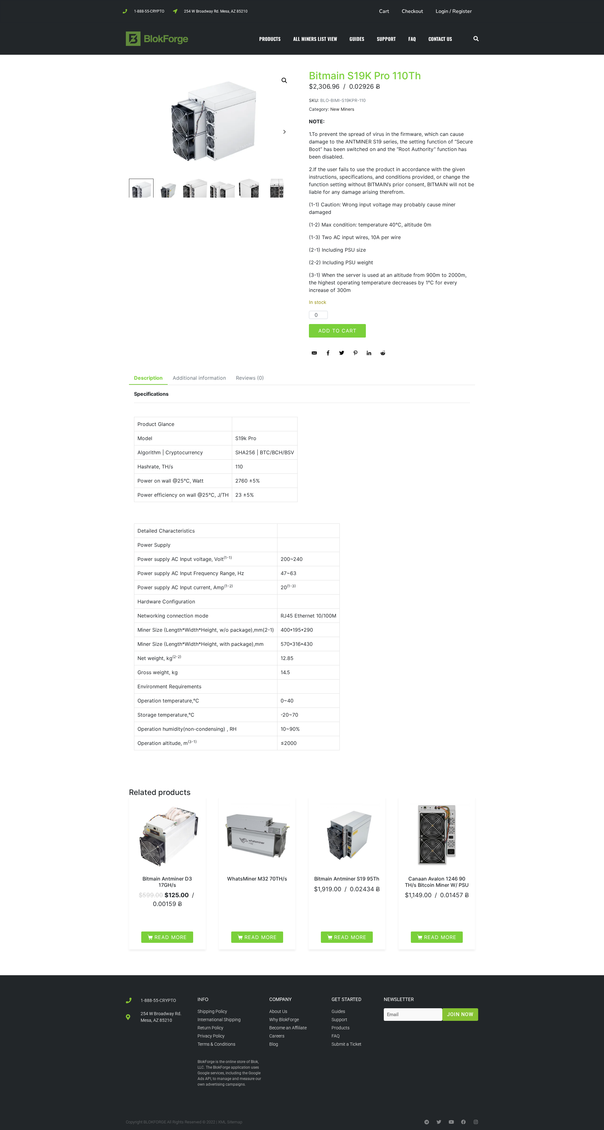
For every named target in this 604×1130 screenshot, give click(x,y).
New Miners (342, 109)
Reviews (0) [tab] (250, 378)
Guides (357, 38)
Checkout (412, 11)
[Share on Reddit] (383, 353)
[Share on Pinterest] (355, 353)
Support (386, 38)
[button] (476, 39)
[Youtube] (451, 1122)
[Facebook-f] (463, 1122)
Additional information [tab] (199, 378)
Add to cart (337, 330)
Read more (170, 937)
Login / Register (454, 11)
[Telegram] (426, 1122)
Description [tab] (148, 378)
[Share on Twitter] (341, 353)
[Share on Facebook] (328, 353)
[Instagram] (475, 1122)
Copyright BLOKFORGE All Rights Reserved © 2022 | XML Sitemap (184, 1122)
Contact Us (440, 38)
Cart (384, 11)
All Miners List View (315, 38)
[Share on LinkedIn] (369, 353)
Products (270, 38)
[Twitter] (439, 1122)
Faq (412, 38)
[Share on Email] (314, 353)
